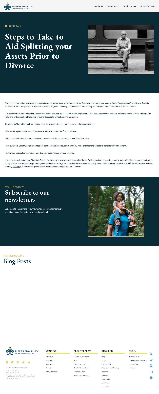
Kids (75, 360)
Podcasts (105, 375)
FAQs (104, 360)
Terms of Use (133, 364)
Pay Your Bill (106, 364)
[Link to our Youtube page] (29, 362)
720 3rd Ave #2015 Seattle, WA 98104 (12, 371)
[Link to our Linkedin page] (12, 362)
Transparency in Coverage (138, 360)
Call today (17, 167)
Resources (113, 6)
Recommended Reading (110, 368)
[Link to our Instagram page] (18, 362)
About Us (98, 6)
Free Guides (106, 383)
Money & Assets (79, 372)
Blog (103, 357)
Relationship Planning (82, 375)
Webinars (105, 372)
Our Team (50, 360)
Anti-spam (133, 368)
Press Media (106, 379)
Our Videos (105, 386)
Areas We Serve (148, 6)
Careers (49, 368)
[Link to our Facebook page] (7, 362)
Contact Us (50, 364)
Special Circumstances (82, 368)
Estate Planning (79, 364)
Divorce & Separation (81, 357)
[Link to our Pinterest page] (23, 362)
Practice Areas (129, 6)
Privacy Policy (134, 357)
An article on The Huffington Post (19, 124)
